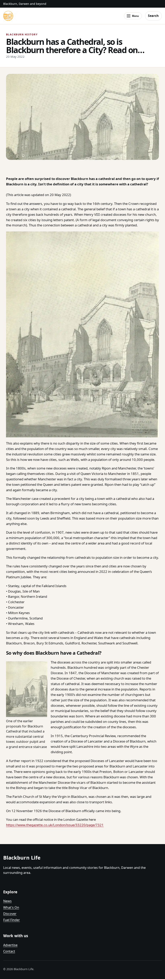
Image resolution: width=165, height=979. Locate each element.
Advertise (10, 945)
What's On (11, 907)
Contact (9, 951)
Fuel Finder (11, 920)
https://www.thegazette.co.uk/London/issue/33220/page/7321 (55, 825)
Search (153, 15)
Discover (9, 913)
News (7, 901)
